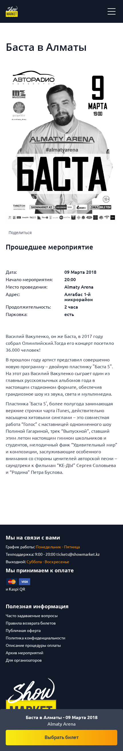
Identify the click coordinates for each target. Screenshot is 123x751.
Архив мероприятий (24, 653)
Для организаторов (24, 660)
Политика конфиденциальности (35, 638)
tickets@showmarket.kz (78, 554)
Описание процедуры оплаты (33, 645)
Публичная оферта (23, 630)
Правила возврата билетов (31, 623)
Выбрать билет (62, 737)
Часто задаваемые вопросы (32, 615)
